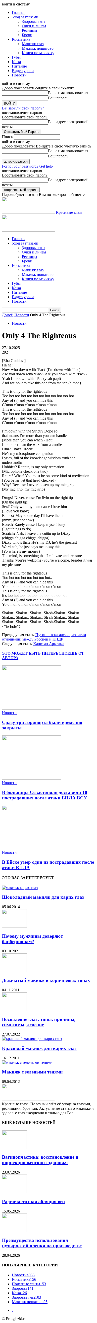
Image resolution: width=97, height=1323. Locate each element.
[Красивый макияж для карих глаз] (32, 1039)
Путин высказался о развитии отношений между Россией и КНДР (44, 637)
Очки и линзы (34, 26)
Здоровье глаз (33, 21)
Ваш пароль (58, 98)
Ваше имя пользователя (68, 93)
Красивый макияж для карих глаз (39, 1048)
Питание (19, 66)
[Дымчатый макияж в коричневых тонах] (14, 970)
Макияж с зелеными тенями (32, 1071)
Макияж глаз (33, 44)
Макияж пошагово (37, 48)
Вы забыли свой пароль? (23, 108)
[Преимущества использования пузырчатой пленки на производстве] (14, 1231)
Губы (16, 57)
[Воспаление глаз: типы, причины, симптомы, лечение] (14, 1009)
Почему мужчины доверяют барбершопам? (32, 938)
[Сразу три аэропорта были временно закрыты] (31, 708)
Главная (18, 12)
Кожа (16, 62)
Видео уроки (23, 71)
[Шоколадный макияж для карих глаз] (20, 888)
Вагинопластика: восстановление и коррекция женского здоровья (40, 1159)
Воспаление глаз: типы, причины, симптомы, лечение (39, 1022)
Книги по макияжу (38, 53)
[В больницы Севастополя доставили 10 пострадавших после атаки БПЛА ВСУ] (31, 778)
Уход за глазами (25, 17)
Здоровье (22, 1288)
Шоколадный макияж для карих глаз (43, 897)
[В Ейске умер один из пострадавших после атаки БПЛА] (31, 848)
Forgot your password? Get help (27, 166)
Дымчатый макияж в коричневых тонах (46, 980)
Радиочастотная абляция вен (33, 1201)
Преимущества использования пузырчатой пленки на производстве (42, 1243)
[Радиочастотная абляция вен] (14, 1192)
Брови (27, 35)
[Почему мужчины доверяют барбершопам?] (14, 926)
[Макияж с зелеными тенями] (27, 1062)
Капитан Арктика (48, 644)
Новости (19, 75)
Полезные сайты (29, 1284)
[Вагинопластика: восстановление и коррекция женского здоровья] (14, 1147)
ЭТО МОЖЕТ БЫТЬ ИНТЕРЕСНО (34, 653)
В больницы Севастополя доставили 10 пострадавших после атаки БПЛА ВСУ (44, 795)
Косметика (21, 39)
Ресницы (29, 30)
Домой (7, 315)
